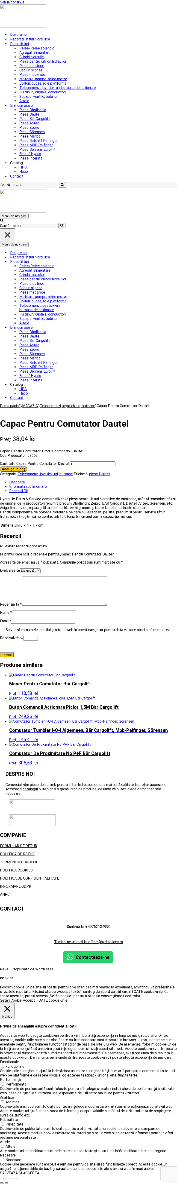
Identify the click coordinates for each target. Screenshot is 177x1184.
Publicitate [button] (9, 1119)
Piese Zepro (29, 127)
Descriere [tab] (17, 482)
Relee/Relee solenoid (36, 48)
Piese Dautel (29, 114)
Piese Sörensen (32, 132)
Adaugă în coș (13, 469)
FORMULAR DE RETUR (18, 846)
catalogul (30, 789)
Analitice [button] (7, 1097)
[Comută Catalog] (80, 384)
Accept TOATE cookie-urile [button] (45, 1000)
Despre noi (18, 34)
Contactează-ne (92, 957)
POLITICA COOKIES (16, 870)
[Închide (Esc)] (16, 1178)
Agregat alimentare (34, 52)
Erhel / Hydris (30, 154)
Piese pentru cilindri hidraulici (42, 61)
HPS (23, 167)
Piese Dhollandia (32, 110)
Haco (23, 171)
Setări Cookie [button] (11, 1000)
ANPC (5, 894)
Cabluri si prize (30, 70)
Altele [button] (5, 1142)
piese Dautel (99, 474)
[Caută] (62, 185)
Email (5, 621)
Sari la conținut (12, 2)
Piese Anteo (29, 123)
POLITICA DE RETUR (17, 854)
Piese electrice (31, 66)
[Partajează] (11, 1178)
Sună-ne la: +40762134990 (88, 926)
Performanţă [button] (10, 1079)
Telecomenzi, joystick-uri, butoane (67, 406)
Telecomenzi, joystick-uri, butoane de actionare (57, 88)
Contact (17, 176)
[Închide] (7, 235)
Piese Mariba (29, 136)
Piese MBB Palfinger (36, 145)
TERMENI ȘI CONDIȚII (18, 862)
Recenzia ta (11, 604)
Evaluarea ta (10, 570)
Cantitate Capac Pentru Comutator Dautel (34, 463)
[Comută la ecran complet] (6, 1178)
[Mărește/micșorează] (2, 1178)
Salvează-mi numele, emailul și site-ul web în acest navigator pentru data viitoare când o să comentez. (88, 630)
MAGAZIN (30, 406)
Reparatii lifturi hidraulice (30, 39)
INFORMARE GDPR (15, 886)
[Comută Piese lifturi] (80, 262)
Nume (6, 612)
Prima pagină (10, 406)
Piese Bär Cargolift (34, 119)
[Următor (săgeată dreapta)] (6, 1183)
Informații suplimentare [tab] (28, 486)
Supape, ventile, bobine (38, 96)
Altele (24, 101)
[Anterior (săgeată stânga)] (2, 1183)
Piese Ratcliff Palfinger (38, 140)
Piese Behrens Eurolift (37, 149)
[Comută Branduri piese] (80, 327)
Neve (4, 969)
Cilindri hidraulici (31, 57)
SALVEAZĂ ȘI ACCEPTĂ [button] (19, 1173)
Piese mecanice (32, 74)
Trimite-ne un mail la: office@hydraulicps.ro (88, 942)
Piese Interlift (30, 158)
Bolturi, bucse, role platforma (42, 83)
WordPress (44, 969)
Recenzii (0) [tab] (18, 491)
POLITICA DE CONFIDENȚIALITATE (29, 878)
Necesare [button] (8, 1155)
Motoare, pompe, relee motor (43, 79)
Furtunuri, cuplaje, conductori (42, 92)
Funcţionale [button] (9, 1062)
